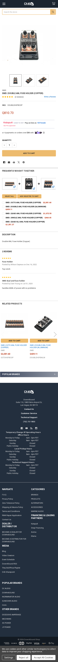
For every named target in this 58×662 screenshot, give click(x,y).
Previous (3, 334)
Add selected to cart (29, 196)
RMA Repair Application (12, 515)
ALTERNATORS (37, 503)
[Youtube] (26, 428)
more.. (4, 605)
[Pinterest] (24, 162)
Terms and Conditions (11, 511)
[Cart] (54, 4)
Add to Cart (14, 341)
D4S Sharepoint (8, 572)
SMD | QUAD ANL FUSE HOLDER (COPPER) (23, 213)
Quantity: (7, 140)
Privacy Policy (7, 499)
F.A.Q (4, 495)
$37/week (41, 122)
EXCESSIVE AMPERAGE (11, 615)
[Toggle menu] (4, 4)
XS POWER (6, 623)
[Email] (9, 162)
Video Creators (8, 555)
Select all (9, 196)
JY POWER (6, 627)
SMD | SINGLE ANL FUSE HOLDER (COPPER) (24, 218)
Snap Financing (37, 528)
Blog (4, 551)
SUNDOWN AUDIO (9, 601)
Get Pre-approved (9, 126)
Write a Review (50, 97)
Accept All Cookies (43, 657)
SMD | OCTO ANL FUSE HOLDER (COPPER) (23, 202)
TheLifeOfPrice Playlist (11, 568)
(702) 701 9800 (29, 422)
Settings (8, 657)
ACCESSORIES (37, 507)
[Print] (14, 162)
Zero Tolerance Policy (10, 503)
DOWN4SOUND (8, 593)
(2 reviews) (19, 97)
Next (55, 334)
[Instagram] (36, 428)
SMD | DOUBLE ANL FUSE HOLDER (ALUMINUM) (25, 207)
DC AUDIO (6, 588)
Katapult (34, 524)
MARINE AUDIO (37, 511)
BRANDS (34, 495)
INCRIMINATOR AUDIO (11, 597)
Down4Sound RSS (9, 564)
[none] (29, 45)
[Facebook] (4, 162)
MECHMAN (6, 619)
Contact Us (6, 519)
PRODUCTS (35, 499)
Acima (33, 532)
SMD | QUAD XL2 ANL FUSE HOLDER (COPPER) (25, 222)
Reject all (23, 657)
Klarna (33, 536)
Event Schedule (8, 559)
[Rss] (31, 428)
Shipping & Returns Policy (12, 507)
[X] (19, 162)
